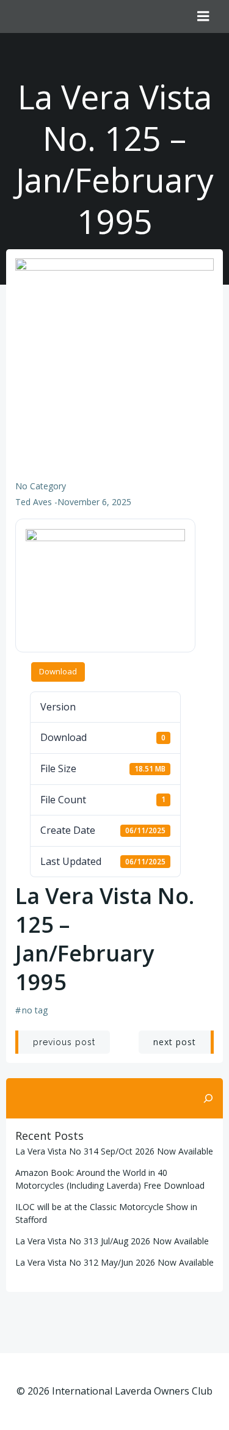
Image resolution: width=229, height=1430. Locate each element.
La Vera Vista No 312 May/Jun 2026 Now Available (114, 1262)
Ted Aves (33, 502)
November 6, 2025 (94, 502)
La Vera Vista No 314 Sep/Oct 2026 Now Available (114, 1151)
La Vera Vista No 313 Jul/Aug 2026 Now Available (112, 1241)
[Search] (208, 1098)
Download (58, 671)
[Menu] (203, 16)
